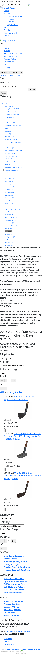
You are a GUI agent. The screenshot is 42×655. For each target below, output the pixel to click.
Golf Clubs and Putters (14, 587)
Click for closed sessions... (11, 75)
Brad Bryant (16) (9, 228)
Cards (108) (8, 134)
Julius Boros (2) (9, 234)
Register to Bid (10, 33)
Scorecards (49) (9, 206)
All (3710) (5, 103)
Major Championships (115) (12, 209)
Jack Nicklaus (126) (10, 148)
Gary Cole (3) (8, 231)
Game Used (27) (9, 181)
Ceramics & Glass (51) (11, 139)
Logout (10, 19)
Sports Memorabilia (13, 592)
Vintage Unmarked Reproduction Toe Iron (19, 398)
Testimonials (10, 612)
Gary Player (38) (9, 192)
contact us (9, 644)
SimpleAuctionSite (31, 652)
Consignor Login (11, 564)
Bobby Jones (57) (9, 106)
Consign (7, 30)
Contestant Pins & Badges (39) (13, 120)
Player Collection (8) (10, 111)
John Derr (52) (9, 242)
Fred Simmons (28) (10, 239)
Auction (7, 13)
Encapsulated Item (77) (11, 225)
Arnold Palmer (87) (10, 122)
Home (6, 10)
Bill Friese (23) (9, 245)
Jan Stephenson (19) (10, 237)
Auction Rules (13, 22)
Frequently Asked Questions (17, 570)
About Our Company (13, 601)
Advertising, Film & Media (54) (13, 125)
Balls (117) (7, 128)
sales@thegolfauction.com (18, 631)
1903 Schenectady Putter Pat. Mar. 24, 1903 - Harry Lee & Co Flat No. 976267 (22, 436)
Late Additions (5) (9, 145)
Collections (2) (8, 159)
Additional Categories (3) (11, 170)
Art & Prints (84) (9, 186)
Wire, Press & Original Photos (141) (14, 142)
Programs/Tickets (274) (11, 156)
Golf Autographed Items (15, 584)
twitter (7, 641)
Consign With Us (11, 607)
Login (6, 35)
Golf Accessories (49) (10, 220)
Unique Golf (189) (10, 153)
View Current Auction (16, 16)
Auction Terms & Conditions (17, 567)
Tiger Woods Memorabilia (15, 581)
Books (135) (8, 131)
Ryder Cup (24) (9, 164)
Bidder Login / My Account (16, 561)
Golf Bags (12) (9, 189)
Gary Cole (14, 392)
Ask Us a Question (12, 609)
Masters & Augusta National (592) (14, 167)
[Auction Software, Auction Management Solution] (11, 650)
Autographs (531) (9, 178)
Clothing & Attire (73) (11, 217)
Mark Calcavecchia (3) (13, 114)
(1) (8, 173)
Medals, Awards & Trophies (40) (13, 150)
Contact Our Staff (12, 604)
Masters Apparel (11, 615)
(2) (8, 175)
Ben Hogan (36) (9, 195)
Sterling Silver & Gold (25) (12, 109)
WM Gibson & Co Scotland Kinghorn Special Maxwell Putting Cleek (22, 475)
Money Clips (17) (9, 203)
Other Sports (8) (9, 214)
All (2, 392)
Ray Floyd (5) (10, 117)
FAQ (5, 27)
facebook (8, 638)
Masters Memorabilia (14, 578)
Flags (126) (8, 184)
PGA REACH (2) (11, 161)
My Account (12, 24)
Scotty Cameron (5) (10, 211)
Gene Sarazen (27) (10, 223)
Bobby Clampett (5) (10, 200)
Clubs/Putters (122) (10, 136)
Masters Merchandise (14, 589)
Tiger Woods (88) (9, 198)
